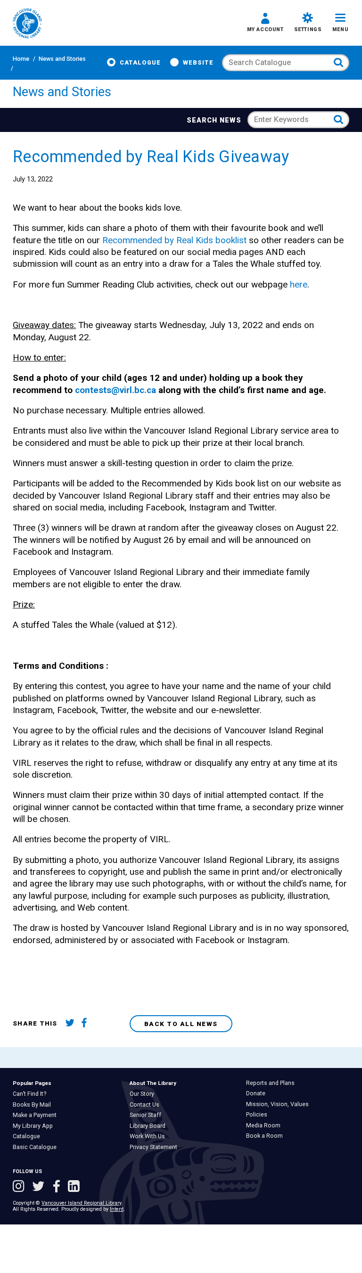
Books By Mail (34, 1104)
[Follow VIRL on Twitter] (40, 1187)
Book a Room (266, 1136)
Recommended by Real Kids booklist (174, 240)
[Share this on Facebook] (87, 1024)
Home (21, 58)
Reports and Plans (272, 1083)
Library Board (149, 1126)
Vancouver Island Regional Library (81, 1203)
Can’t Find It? (31, 1094)
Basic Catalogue (37, 1147)
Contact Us (146, 1104)
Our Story (144, 1094)
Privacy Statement (155, 1147)
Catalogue (140, 62)
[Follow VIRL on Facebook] (58, 1187)
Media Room (265, 1125)
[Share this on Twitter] (71, 1024)
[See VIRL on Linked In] (74, 1187)
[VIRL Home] (27, 24)
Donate (257, 1093)
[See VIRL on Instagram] (20, 1187)
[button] (265, 23)
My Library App (35, 1126)
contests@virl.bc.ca (115, 390)
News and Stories (62, 58)
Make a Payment (37, 1115)
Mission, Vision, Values (279, 1104)
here (298, 284)
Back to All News (181, 1023)
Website (198, 62)
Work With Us (149, 1136)
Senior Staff (147, 1115)
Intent (116, 1209)
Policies (258, 1114)
